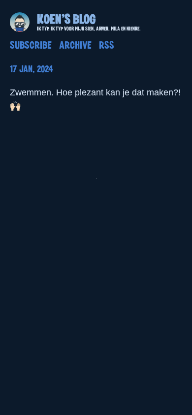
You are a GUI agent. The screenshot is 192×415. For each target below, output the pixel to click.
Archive (75, 45)
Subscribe (31, 45)
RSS (106, 45)
